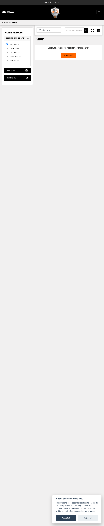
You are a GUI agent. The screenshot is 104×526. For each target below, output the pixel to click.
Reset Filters (11, 78)
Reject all (87, 518)
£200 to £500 (15, 57)
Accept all (66, 518)
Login (56, 2)
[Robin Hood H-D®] (55, 12)
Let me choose (88, 511)
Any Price (14, 44)
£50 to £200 (15, 53)
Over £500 (14, 61)
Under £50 (14, 49)
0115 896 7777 (8, 12)
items (47, 2)
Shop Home (11, 70)
